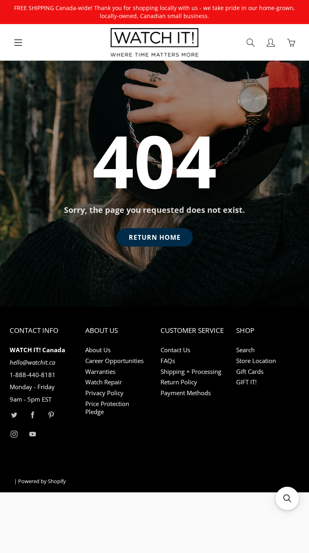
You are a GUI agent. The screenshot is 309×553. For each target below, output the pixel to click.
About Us (98, 350)
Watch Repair (103, 382)
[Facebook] (32, 415)
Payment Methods (186, 393)
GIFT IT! (246, 382)
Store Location (256, 361)
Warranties (100, 371)
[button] (287, 498)
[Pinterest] (51, 415)
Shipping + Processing (191, 371)
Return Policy (179, 382)
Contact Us (175, 350)
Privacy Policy (104, 393)
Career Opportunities (114, 361)
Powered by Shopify (42, 481)
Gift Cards (250, 371)
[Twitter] (14, 415)
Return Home (155, 237)
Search (245, 350)
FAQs (168, 361)
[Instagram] (14, 434)
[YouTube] (32, 434)
